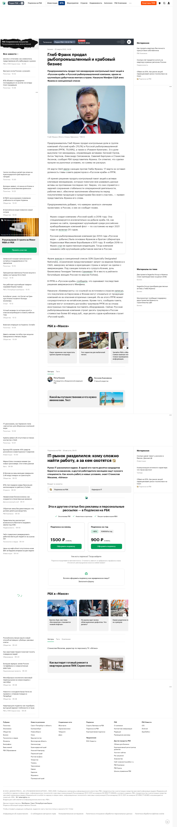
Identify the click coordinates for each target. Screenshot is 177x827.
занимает (88, 271)
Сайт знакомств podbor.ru (124, 762)
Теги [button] (58, 371)
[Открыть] (19, 3)
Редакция (117, 732)
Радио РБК (13, 3)
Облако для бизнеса (121, 744)
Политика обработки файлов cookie (149, 813)
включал (63, 229)
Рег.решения (119, 755)
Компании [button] (66, 639)
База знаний (7, 747)
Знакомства (118, 758)
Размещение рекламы (122, 735)
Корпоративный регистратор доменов (125, 748)
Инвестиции (7, 454)
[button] (159, 3)
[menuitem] (35, 3)
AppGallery (146, 732)
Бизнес (50, 49)
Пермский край (36, 753)
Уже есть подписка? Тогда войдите (86, 556)
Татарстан (34, 760)
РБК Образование (9, 750)
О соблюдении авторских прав (43, 813)
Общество (7, 203)
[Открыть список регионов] (159, 3)
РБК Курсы (118, 768)
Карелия (34, 772)
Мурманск (34, 775)
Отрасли (6, 490)
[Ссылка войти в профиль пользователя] (168, 3)
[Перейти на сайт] (19, 44)
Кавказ (33, 769)
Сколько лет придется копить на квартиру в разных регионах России (151, 61)
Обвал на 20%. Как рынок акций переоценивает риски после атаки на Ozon (152, 73)
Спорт (5, 277)
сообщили (82, 280)
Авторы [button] (50, 371)
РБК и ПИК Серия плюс (11, 63)
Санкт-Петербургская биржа (41, 803)
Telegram (62, 732)
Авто (5, 466)
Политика (6, 73)
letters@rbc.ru (24, 797)
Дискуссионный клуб (11, 501)
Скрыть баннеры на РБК (95, 725)
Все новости (9, 54)
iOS (143, 725)
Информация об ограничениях (15, 813)
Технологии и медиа (10, 541)
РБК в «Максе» (58, 326)
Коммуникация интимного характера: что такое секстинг (152, 468)
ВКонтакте (62, 725)
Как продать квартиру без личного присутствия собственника (151, 49)
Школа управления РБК (122, 771)
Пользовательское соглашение (70, 813)
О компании (118, 725)
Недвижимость (8, 527)
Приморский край (37, 778)
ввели (66, 168)
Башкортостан (36, 738)
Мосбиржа (26, 803)
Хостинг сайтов (120, 752)
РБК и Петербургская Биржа (13, 289)
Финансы (6, 741)
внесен (59, 258)
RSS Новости (91, 741)
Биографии (7, 744)
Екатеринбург (36, 728)
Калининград (35, 744)
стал (60, 245)
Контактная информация (123, 728)
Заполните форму (86, 581)
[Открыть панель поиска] (164, 3)
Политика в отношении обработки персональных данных (109, 813)
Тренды (140, 472)
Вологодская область (39, 741)
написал (119, 290)
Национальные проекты (12, 670)
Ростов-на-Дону (36, 756)
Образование (8, 656)
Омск (33, 735)
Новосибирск (36, 732)
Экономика (7, 728)
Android (145, 728)
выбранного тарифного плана (110, 560)
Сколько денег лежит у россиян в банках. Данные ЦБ (150, 457)
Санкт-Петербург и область (41, 725)
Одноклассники (64, 728)
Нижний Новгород (37, 750)
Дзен (60, 735)
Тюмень (34, 763)
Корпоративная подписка (95, 732)
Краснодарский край (38, 747)
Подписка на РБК (92, 728)
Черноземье (35, 766)
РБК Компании (8, 513)
